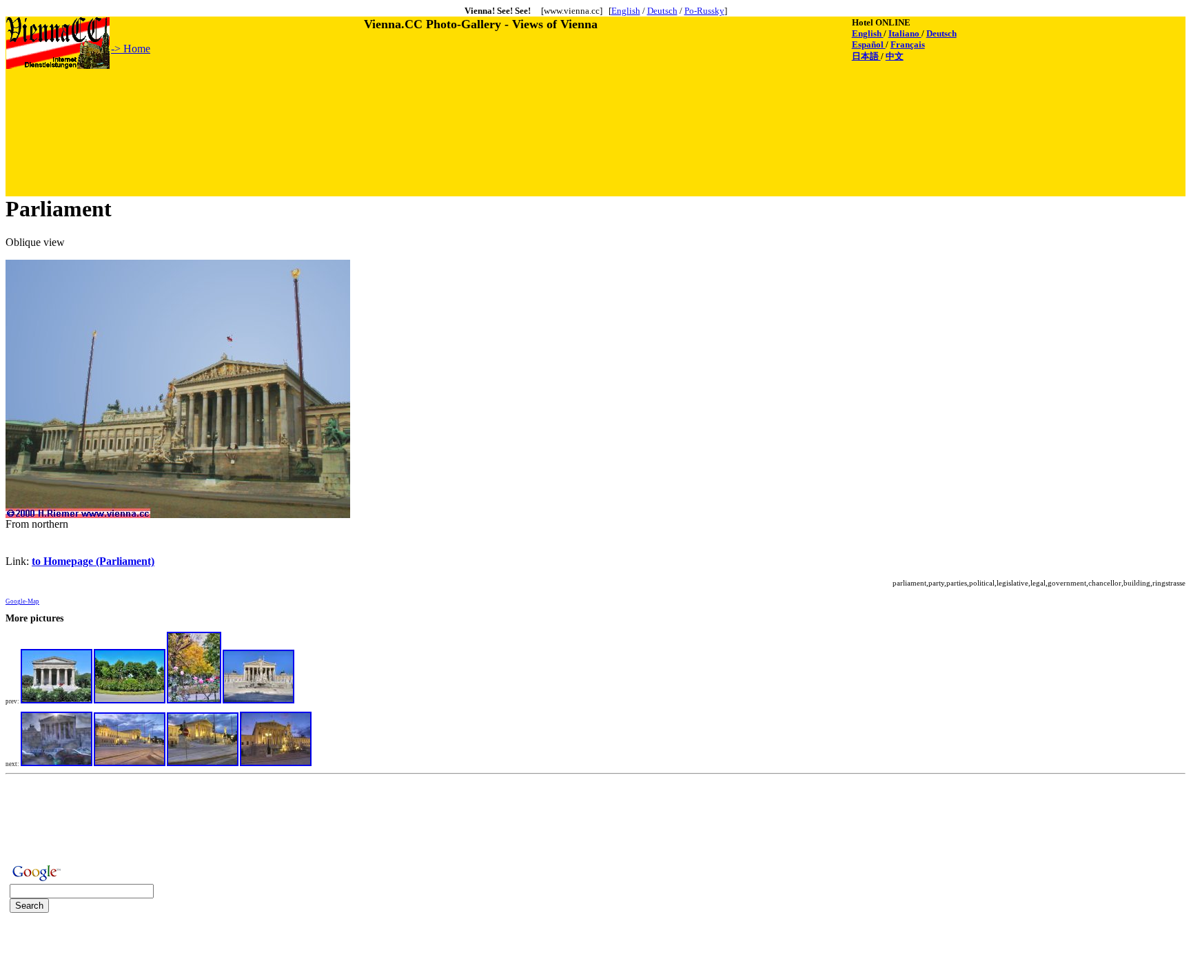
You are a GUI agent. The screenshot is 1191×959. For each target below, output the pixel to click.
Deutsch (662, 11)
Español (869, 44)
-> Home (130, 48)
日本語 (866, 56)
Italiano (905, 33)
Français (907, 44)
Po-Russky (704, 11)
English (625, 11)
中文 (895, 56)
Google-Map (22, 601)
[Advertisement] (257, 101)
